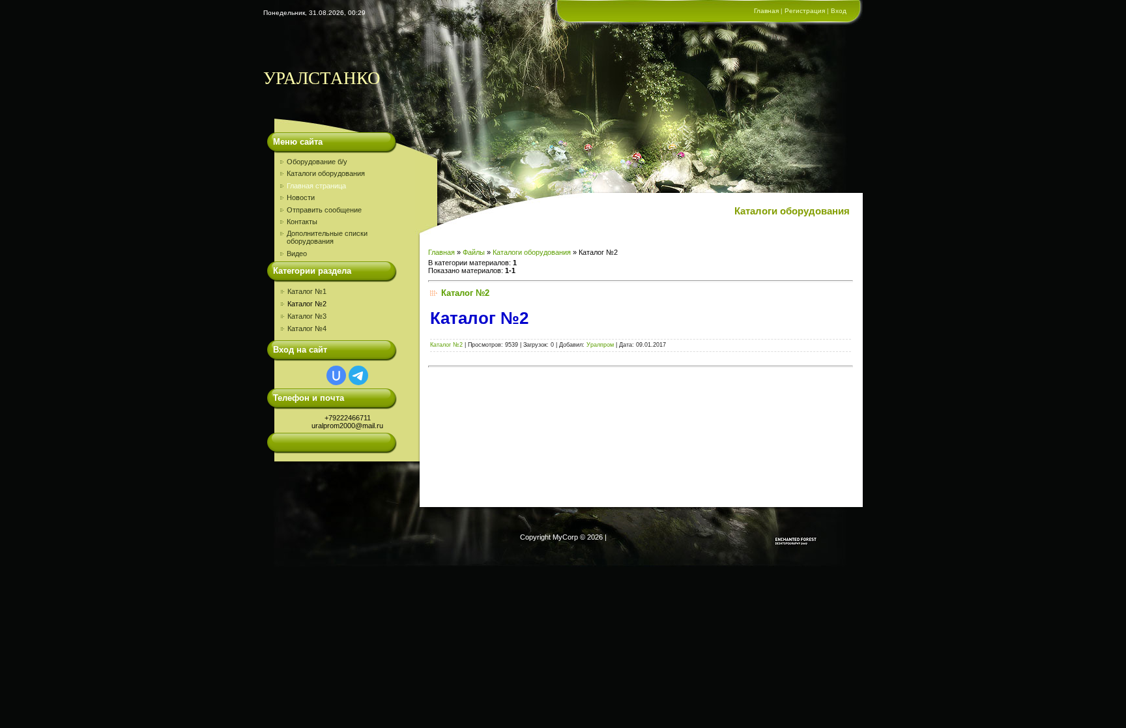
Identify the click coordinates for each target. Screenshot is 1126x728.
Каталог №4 (306, 328)
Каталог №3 (306, 316)
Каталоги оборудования (532, 252)
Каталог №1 (306, 291)
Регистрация (805, 10)
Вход (838, 10)
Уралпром (600, 345)
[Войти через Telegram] (358, 375)
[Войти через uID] (336, 375)
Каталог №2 (306, 304)
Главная (766, 10)
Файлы (474, 252)
